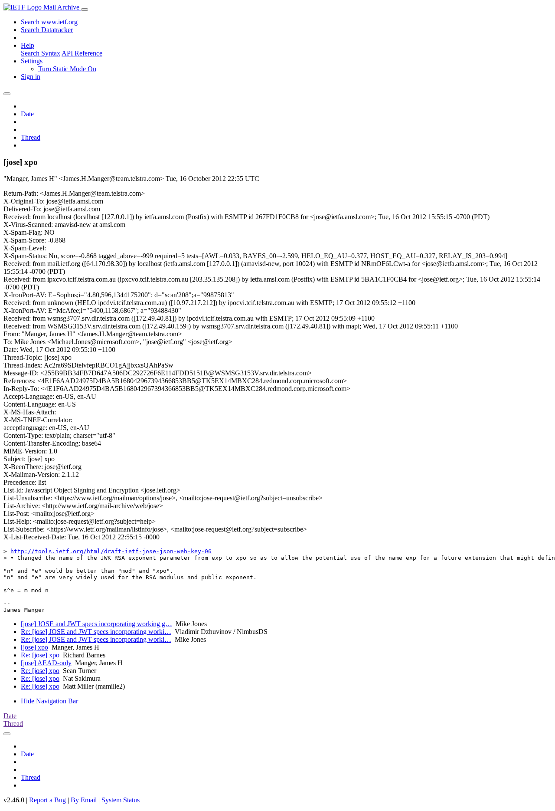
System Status (120, 800)
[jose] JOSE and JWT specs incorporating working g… (96, 623)
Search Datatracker (47, 29)
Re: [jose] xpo (40, 655)
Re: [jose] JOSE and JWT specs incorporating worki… (96, 631)
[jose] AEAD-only (46, 663)
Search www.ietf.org (49, 22)
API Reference (82, 53)
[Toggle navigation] (84, 9)
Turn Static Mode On (67, 68)
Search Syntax (40, 53)
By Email (84, 800)
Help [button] (27, 45)
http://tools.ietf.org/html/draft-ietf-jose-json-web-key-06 (111, 551)
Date (27, 114)
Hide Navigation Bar (49, 701)
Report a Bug (47, 800)
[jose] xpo (34, 647)
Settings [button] (31, 61)
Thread (30, 137)
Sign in (30, 76)
